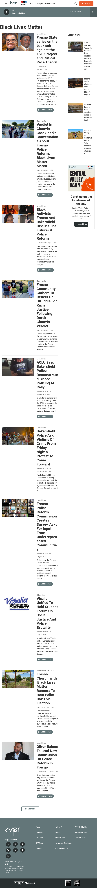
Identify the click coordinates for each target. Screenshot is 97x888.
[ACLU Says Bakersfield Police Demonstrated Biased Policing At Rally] (18, 367)
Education (41, 595)
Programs (39, 832)
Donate (87, 3)
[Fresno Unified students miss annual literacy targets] (75, 83)
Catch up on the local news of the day (81, 200)
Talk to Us (58, 827)
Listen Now (81, 224)
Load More (30, 809)
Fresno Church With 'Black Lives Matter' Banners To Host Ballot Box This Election (47, 688)
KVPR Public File (81, 832)
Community (41, 121)
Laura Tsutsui (41, 707)
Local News (41, 34)
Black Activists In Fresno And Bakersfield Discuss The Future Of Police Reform (46, 224)
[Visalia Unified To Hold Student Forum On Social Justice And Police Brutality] (18, 603)
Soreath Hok (41, 170)
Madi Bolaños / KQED (44, 391)
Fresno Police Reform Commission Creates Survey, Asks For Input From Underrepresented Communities (47, 526)
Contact (39, 848)
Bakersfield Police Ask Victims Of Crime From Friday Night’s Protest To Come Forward (46, 447)
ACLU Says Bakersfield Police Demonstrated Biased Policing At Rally (47, 374)
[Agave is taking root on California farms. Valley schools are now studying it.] (75, 134)
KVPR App (39, 843)
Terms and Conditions (63, 843)
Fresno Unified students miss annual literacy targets (88, 87)
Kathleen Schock (42, 66)
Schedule (39, 838)
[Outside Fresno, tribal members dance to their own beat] (75, 108)
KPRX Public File (81, 827)
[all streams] (93, 12)
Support (58, 832)
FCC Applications (61, 848)
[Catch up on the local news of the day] (81, 178)
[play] (6, 12)
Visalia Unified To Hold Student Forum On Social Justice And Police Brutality (47, 613)
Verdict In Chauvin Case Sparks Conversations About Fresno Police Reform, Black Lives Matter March (47, 145)
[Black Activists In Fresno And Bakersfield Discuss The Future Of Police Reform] (18, 214)
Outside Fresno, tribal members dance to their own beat (88, 112)
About (38, 827)
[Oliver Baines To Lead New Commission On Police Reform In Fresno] (18, 751)
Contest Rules (80, 838)
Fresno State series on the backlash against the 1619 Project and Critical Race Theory (47, 49)
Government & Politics (45, 671)
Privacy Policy (60, 838)
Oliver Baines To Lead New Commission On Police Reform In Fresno (47, 757)
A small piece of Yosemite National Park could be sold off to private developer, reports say (88, 56)
